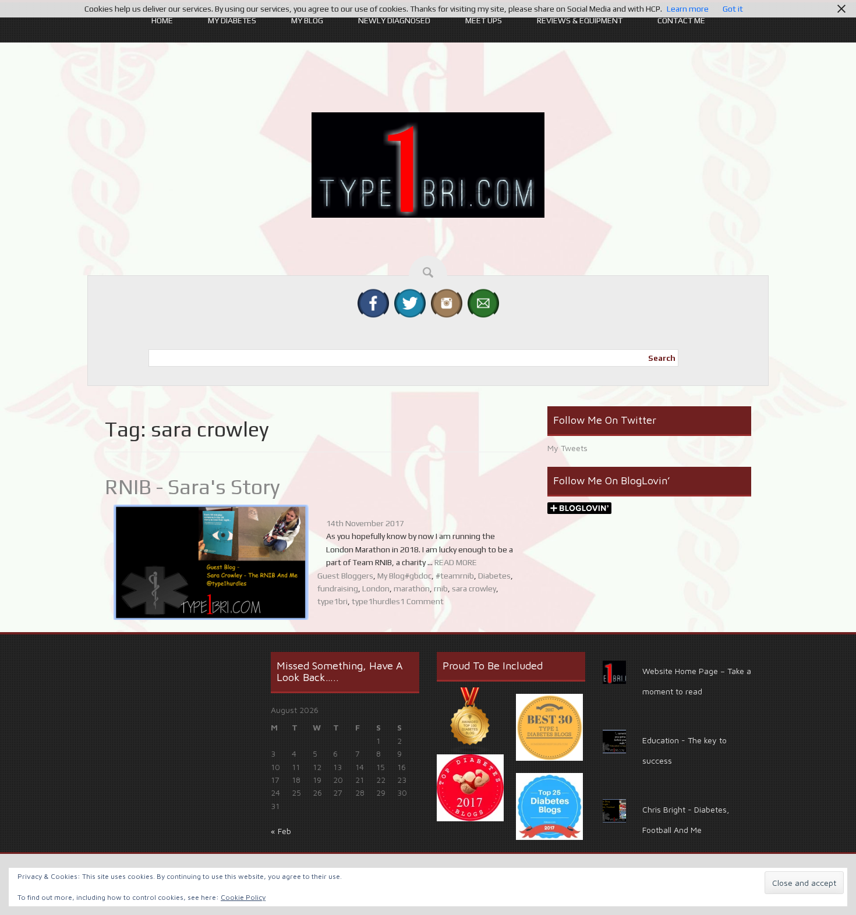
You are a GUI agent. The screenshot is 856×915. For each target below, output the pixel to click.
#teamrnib (455, 575)
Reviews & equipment (579, 20)
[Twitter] (409, 302)
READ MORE (455, 562)
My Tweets (567, 448)
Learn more (688, 8)
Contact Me (681, 20)
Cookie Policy (243, 897)
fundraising (337, 588)
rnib (441, 588)
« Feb (281, 831)
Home (162, 20)
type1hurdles (376, 601)
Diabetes (494, 575)
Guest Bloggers (345, 575)
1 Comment (422, 601)
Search (661, 358)
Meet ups (483, 20)
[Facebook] (373, 302)
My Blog (307, 20)
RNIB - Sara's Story (192, 486)
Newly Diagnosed (394, 20)
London (376, 588)
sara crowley (474, 588)
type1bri (332, 601)
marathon (412, 588)
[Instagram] (446, 302)
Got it (733, 8)
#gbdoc (418, 575)
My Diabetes (232, 20)
